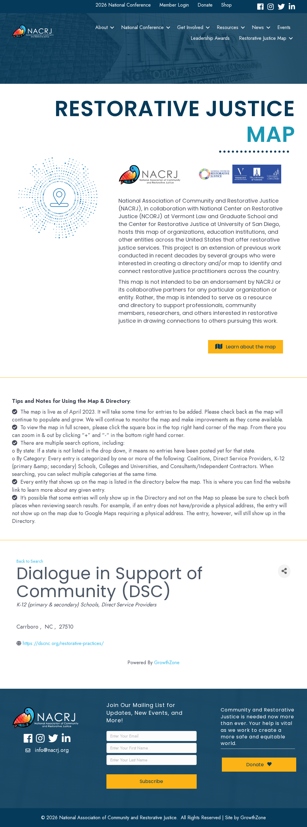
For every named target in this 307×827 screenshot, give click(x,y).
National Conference (142, 27)
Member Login (174, 4)
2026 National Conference (123, 4)
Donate (205, 4)
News (258, 27)
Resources (227, 27)
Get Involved (190, 27)
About (101, 27)
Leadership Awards (210, 38)
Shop (226, 4)
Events (284, 27)
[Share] (284, 571)
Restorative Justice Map (262, 38)
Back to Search (29, 561)
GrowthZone (167, 662)
